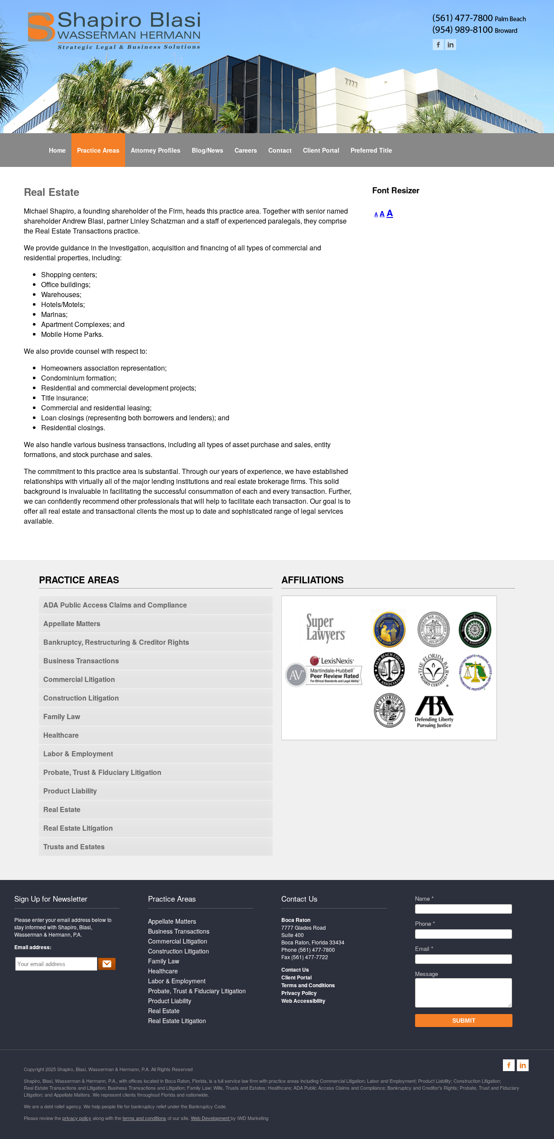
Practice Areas (172, 898)
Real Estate (62, 809)
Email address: (33, 947)
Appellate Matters (71, 623)
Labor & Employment (78, 753)
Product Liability (70, 791)
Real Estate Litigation (78, 828)
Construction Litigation (81, 698)
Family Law (61, 716)
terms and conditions (144, 1117)
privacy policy (76, 1117)
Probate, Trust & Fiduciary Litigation (102, 772)
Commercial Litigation (79, 679)
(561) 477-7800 (316, 949)
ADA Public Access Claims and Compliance (115, 605)
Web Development (211, 1117)
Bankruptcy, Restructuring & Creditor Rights (116, 642)
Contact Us (299, 898)
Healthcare (61, 735)
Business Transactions (81, 660)
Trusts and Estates (74, 846)
